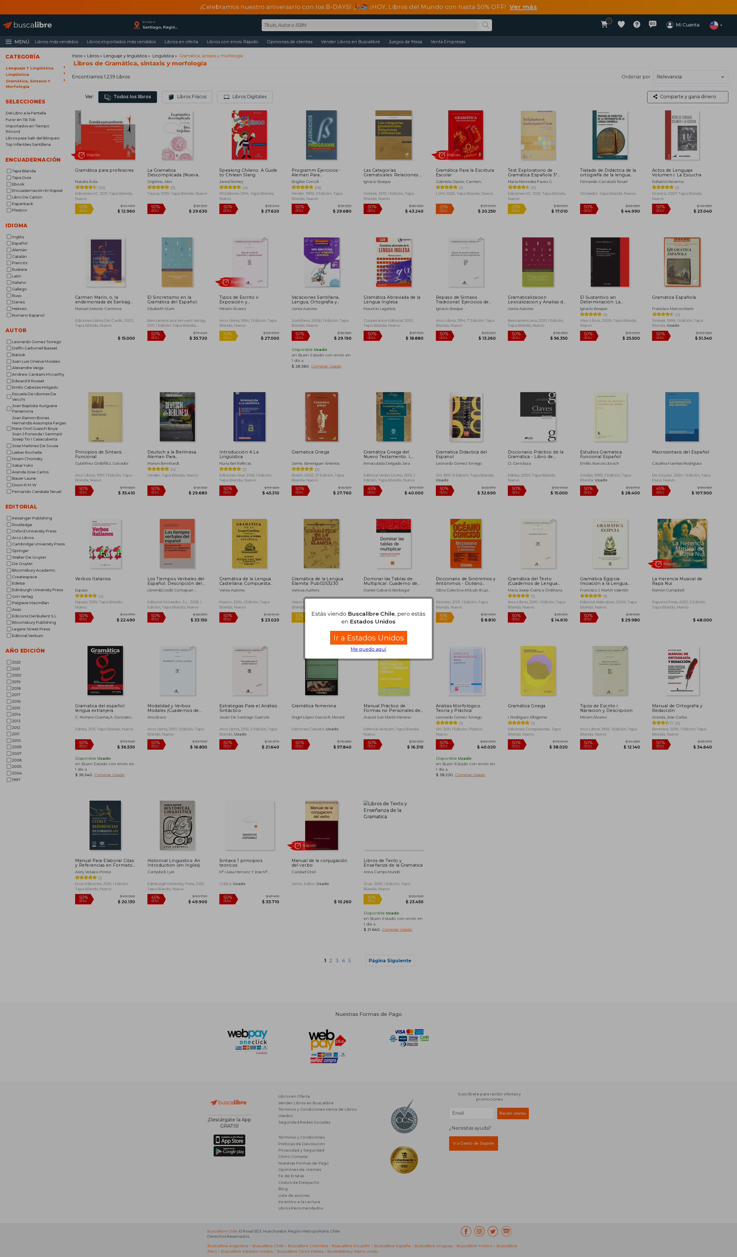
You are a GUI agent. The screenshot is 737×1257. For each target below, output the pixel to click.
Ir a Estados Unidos (368, 637)
